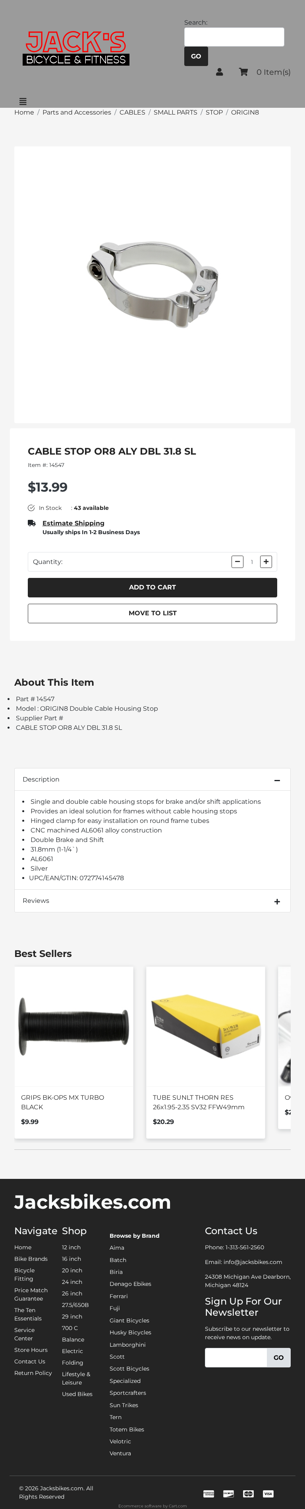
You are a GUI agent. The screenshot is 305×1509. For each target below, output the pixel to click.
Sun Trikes (124, 1405)
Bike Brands (31, 1258)
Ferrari (119, 1296)
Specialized (125, 1381)
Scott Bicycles (129, 1368)
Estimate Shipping (73, 523)
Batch (118, 1260)
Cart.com (178, 1506)
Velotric (120, 1441)
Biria (116, 1272)
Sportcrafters (128, 1392)
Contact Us (29, 1361)
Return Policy (33, 1373)
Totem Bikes (127, 1429)
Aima (117, 1247)
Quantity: (47, 562)
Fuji (115, 1308)
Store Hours (31, 1349)
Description (41, 779)
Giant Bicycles (129, 1320)
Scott (117, 1356)
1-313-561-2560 (245, 1247)
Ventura (120, 1453)
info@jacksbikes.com (253, 1262)
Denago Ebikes (130, 1283)
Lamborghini (128, 1344)
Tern (116, 1417)
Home (22, 1247)
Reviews (36, 900)
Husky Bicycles (130, 1332)
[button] (219, 72)
